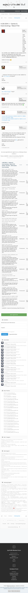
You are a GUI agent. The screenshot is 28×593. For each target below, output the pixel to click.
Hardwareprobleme (14, 574)
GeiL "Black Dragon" (6, 91)
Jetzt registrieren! (14, 314)
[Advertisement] (12, 42)
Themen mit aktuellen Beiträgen (15, 14)
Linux (14, 559)
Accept (9, 591)
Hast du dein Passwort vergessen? (7, 331)
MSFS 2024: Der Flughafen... (9, 406)
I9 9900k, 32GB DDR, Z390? (8, 287)
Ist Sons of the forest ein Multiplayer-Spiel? (12, 377)
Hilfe (8, 523)
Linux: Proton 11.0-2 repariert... (10, 412)
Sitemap (12, 523)
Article (5, 344)
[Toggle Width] (3, 520)
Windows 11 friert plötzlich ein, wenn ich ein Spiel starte (11, 439)
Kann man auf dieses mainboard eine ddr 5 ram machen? (8, 275)
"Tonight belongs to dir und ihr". (7, 440)
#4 (26, 107)
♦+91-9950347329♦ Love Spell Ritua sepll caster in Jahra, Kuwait (13, 500)
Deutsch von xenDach (20, 585)
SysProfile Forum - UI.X (11, 520)
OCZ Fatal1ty (7, 76)
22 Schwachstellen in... (8, 409)
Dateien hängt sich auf (5, 461)
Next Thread (17, 157)
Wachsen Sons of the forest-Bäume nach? (12, 349)
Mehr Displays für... (7, 395)
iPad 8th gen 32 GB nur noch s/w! (7, 474)
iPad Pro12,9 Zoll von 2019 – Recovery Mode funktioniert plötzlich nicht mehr (14, 455)
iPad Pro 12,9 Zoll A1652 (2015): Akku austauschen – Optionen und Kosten (14, 467)
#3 (26, 93)
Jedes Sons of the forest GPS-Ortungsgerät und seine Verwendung (14, 366)
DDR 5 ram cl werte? (7, 244)
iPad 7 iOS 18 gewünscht (6, 475)
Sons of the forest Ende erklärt (9, 362)
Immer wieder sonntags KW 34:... (10, 414)
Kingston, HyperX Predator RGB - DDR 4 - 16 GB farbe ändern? (9, 189)
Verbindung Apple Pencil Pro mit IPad (8, 453)
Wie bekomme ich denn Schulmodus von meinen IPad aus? (12, 456)
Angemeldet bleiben (13, 334)
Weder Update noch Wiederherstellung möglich (10, 473)
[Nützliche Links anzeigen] (26, 18)
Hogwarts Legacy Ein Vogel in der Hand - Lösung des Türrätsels (14, 381)
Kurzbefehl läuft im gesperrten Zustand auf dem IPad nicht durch (13, 462)
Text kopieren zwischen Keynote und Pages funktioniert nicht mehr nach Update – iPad (14, 469)
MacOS (14, 561)
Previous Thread (11, 157)
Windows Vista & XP (14, 557)
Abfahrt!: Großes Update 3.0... (9, 393)
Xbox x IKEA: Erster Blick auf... (9, 420)
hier (16, 140)
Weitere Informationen (15, 591)
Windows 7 (14, 556)
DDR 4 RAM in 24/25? (7, 178)
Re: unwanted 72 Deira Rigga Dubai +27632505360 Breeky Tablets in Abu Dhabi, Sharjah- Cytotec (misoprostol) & (14, 492)
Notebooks (14, 578)
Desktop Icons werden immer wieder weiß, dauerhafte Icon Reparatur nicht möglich (14, 446)
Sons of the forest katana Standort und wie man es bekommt (13, 372)
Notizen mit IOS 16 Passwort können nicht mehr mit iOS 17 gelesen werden (14, 460)
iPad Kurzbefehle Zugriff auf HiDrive (8, 458)
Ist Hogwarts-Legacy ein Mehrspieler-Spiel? (12, 354)
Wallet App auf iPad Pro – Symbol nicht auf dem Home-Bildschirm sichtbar (14, 471)
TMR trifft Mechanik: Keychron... (10, 431)
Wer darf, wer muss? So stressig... (10, 398)
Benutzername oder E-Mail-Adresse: (8, 322)
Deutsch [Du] (21, 520)
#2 (26, 82)
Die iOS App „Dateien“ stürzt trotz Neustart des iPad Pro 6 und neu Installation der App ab (14, 464)
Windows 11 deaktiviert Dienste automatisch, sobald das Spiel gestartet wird (14, 442)
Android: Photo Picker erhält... (9, 401)
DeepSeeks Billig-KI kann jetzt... (9, 417)
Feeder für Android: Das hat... (9, 425)
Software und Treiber (14, 573)
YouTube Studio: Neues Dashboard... (11, 423)
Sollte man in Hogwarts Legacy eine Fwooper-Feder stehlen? (15, 375)
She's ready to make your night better (8, 444)
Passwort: (3, 327)
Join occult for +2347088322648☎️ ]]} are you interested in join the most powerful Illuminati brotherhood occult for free (14, 509)
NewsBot (5, 394)
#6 (26, 147)
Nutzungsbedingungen (21, 523)
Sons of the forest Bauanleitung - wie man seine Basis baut (15, 360)
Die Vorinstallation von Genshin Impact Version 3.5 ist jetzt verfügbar (15, 343)
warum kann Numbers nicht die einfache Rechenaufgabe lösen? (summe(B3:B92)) (14, 477)
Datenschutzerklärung (13, 527)
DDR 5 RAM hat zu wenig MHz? (9, 200)
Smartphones (14, 579)
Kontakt (4, 523)
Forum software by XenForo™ (9, 585)
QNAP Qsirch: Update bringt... (9, 404)
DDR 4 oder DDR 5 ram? (8, 169)
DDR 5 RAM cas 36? (6, 235)
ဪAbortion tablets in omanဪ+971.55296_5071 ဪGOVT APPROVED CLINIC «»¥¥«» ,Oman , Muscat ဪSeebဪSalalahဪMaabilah (14, 502)
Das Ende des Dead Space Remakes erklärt (12, 369)
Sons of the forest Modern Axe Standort (11, 351)
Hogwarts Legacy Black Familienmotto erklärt (12, 357)
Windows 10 (11, 554)
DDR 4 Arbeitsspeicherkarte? (9, 266)
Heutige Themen (4, 14)
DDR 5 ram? (5, 210)
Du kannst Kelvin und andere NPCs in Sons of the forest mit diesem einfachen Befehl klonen (15, 346)
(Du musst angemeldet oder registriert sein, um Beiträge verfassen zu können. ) (14, 152)
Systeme (14, 576)
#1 (26, 62)
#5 (26, 122)
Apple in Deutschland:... (8, 428)
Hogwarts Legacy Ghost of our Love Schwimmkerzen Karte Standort (15, 384)
